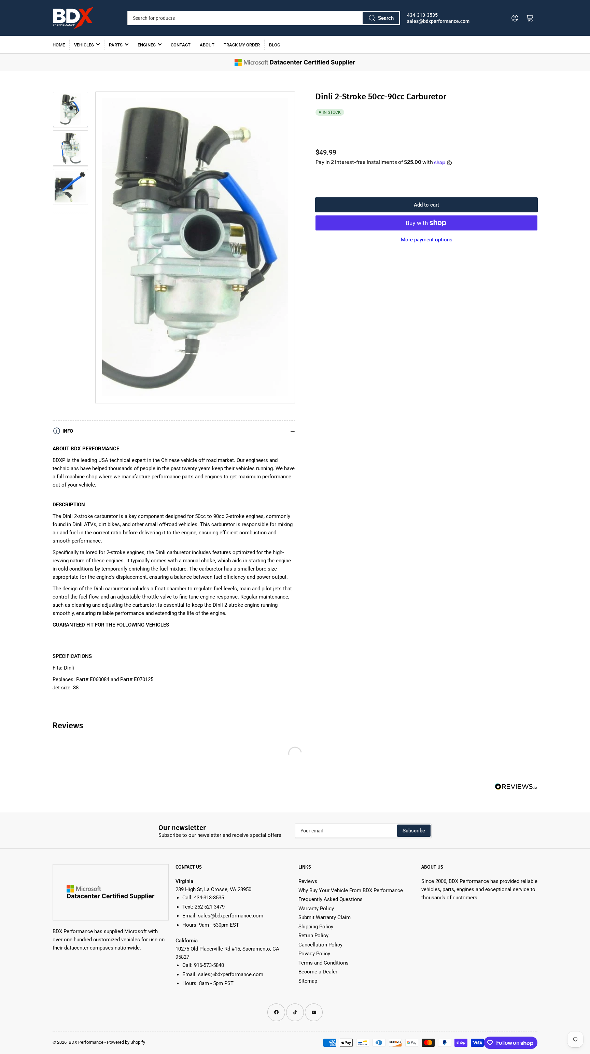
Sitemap (307, 981)
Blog (274, 44)
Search (386, 18)
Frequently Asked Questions (330, 899)
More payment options (426, 240)
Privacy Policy (314, 954)
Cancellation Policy (320, 945)
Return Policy (313, 935)
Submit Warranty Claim (324, 917)
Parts (116, 44)
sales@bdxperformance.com (438, 21)
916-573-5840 (209, 965)
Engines (147, 44)
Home (59, 44)
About (207, 44)
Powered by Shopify (126, 1042)
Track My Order (242, 44)
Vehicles (84, 44)
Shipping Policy (315, 927)
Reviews (307, 881)
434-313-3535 (422, 15)
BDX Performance (86, 1042)
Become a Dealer (317, 972)
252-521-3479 (210, 907)
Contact (181, 44)
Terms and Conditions (323, 963)
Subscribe (414, 831)
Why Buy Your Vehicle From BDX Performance (350, 890)
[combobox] (263, 18)
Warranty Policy (316, 908)
